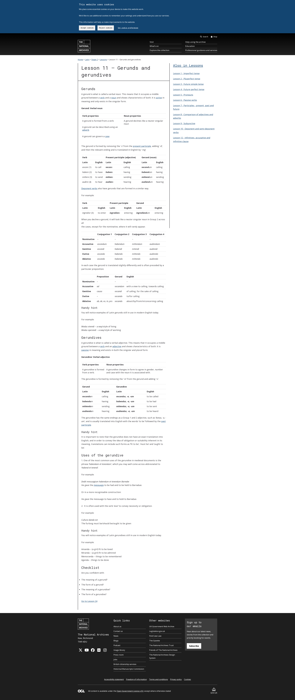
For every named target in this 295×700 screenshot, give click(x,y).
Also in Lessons (188, 65)
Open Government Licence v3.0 (130, 691)
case (107, 136)
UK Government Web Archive (161, 626)
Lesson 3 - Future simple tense (188, 84)
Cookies (187, 679)
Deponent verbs (89, 188)
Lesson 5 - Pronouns (183, 94)
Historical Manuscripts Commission (129, 669)
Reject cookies (105, 28)
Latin (87, 59)
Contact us (118, 631)
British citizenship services (125, 664)
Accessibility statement (114, 679)
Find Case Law (155, 636)
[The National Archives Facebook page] (93, 650)
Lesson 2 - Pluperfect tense (186, 78)
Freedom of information (136, 679)
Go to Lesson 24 (89, 601)
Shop (215, 36)
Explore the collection (159, 50)
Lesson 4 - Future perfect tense (188, 89)
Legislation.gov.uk (157, 631)
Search (205, 36)
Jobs (115, 659)
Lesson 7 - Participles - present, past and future (193, 107)
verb (102, 97)
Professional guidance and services (201, 50)
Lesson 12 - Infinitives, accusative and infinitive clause (191, 139)
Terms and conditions (158, 679)
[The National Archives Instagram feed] (105, 650)
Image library (119, 650)
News (116, 636)
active (159, 97)
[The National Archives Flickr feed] (99, 650)
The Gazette (154, 640)
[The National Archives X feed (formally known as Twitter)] (80, 650)
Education (190, 46)
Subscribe (194, 646)
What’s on (154, 46)
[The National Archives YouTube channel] (86, 650)
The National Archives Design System (162, 656)
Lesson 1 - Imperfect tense (186, 73)
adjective (116, 346)
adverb (85, 130)
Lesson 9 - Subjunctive (184, 123)
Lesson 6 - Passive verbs (185, 100)
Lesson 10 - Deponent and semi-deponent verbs (194, 130)
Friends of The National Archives (163, 650)
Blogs (116, 640)
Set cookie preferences (128, 28)
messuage (99, 485)
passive (85, 350)
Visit (152, 42)
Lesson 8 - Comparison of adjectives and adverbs (193, 116)
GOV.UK (214, 693)
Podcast (117, 645)
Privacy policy (176, 679)
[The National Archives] (84, 46)
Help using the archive (195, 42)
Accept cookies (87, 28)
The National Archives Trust (161, 645)
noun (113, 97)
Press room (119, 655)
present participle (142, 146)
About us (117, 626)
